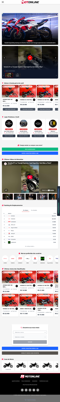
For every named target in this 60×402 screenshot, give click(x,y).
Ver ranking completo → (30, 246)
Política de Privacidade (30, 384)
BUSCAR (30, 342)
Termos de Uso (43, 381)
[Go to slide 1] (51, 14)
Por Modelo (34, 210)
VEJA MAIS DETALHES (10, 109)
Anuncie (34, 381)
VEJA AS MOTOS (9, 136)
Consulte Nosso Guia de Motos (30, 353)
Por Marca (25, 210)
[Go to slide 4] (55, 14)
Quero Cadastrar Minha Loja (30, 153)
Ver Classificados (30, 149)
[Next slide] (56, 29)
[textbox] (19, 332)
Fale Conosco (26, 381)
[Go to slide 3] (54, 14)
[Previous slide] (3, 29)
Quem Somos (16, 381)
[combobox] (30, 332)
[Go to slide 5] (56, 14)
